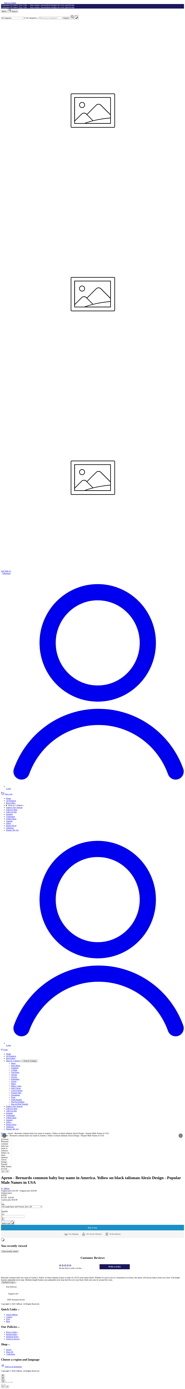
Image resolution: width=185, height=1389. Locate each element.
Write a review (114, 1267)
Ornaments (15, 1095)
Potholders (15, 1079)
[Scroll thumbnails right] (7, 1171)
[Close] (3, 1375)
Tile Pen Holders (17, 1102)
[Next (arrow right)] (5, 1384)
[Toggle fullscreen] (9, 1382)
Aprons (14, 1075)
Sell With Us (6, 571)
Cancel (65, 18)
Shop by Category (15, 805)
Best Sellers (10, 803)
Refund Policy (11, 1334)
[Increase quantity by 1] (2, 1219)
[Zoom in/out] (12, 1382)
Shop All (9, 1352)
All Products (11, 801)
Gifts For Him (11, 810)
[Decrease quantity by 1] (2, 1213)
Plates (13, 1084)
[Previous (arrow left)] (2, 1384)
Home (8, 798)
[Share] (7, 1382)
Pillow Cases (16, 1086)
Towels (14, 1077)
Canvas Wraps (17, 1090)
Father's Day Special (14, 807)
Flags (13, 1097)
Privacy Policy (12, 1332)
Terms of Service (13, 1339)
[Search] (74, 17)
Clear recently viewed (10, 1251)
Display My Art (12, 830)
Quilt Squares (16, 1100)
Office (8, 823)
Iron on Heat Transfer (19, 1104)
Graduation (10, 816)
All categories (31, 18)
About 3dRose (12, 1315)
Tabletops (10, 828)
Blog (8, 1321)
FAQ (8, 1319)
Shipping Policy (12, 1337)
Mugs (13, 1063)
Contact (9, 1317)
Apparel (9, 821)
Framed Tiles (16, 1093)
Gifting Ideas (11, 819)
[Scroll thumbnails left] (3, 1171)
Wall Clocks (16, 1088)
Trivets (13, 1081)
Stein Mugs (15, 1066)
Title (3, 1204)
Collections (10, 1354)
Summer (9, 814)
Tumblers (14, 1068)
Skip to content (10, 3)
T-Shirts (14, 1070)
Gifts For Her (11, 812)
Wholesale (6, 573)
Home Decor (11, 826)
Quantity (4, 1211)
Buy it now (92, 1228)
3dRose (7, 1188)
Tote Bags (15, 1072)
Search (8, 1350)
